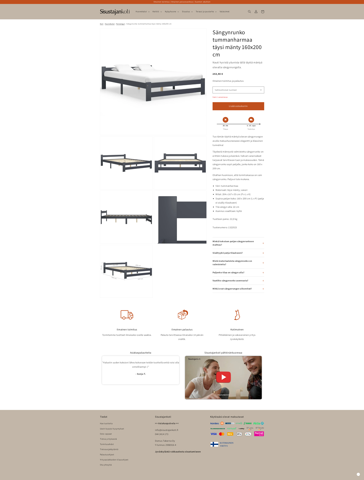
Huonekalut (110, 24)
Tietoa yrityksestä (108, 439)
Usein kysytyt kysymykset (112, 428)
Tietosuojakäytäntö (109, 449)
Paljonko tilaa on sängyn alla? (228, 272)
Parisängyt (120, 24)
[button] (142, 12)
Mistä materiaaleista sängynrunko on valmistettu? (232, 262)
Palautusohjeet (107, 454)
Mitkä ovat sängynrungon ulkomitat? (232, 288)
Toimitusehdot (107, 444)
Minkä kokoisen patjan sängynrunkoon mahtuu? (233, 243)
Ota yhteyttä (106, 464)
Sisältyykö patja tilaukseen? (228, 252)
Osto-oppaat (106, 433)
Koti (101, 24)
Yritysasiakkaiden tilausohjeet (114, 459)
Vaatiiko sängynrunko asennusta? (230, 280)
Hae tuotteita (106, 423)
